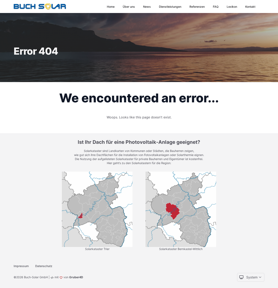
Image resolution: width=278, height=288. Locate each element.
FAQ (216, 6)
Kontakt (250, 6)
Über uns (129, 6)
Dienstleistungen (170, 6)
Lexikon (232, 6)
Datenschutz (43, 266)
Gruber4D (76, 277)
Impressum (21, 266)
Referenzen (197, 6)
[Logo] (41, 6)
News (147, 6)
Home (111, 6)
